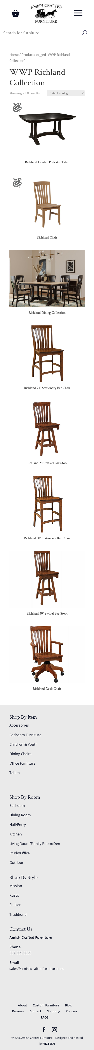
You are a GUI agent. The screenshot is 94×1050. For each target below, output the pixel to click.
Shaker (15, 904)
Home (14, 54)
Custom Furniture (46, 1005)
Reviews (18, 1011)
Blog (68, 1005)
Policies (71, 1011)
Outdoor (16, 862)
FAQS (45, 1017)
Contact (35, 1011)
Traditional (18, 914)
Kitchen (15, 834)
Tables (14, 772)
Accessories (19, 725)
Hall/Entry (17, 824)
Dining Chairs (20, 753)
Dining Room (20, 815)
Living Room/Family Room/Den (34, 843)
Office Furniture (22, 763)
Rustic (14, 895)
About (22, 1005)
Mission (15, 885)
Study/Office (19, 853)
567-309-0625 (20, 953)
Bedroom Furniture (25, 734)
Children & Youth (23, 744)
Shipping (53, 1011)
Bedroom (17, 805)
